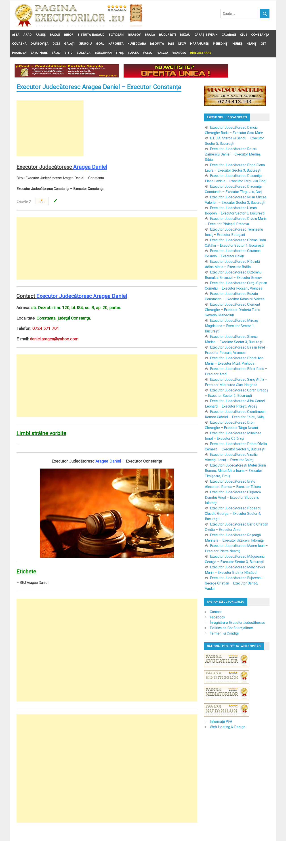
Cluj (243, 35)
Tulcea (133, 53)
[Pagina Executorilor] (226, 685)
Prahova (19, 53)
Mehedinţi (220, 44)
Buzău (185, 35)
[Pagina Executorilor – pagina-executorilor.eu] (79, 26)
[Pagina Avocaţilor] (226, 669)
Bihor (69, 35)
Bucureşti (167, 35)
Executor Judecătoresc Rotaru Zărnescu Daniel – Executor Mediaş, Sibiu (233, 154)
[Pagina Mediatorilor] (226, 702)
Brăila (150, 35)
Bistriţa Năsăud (91, 35)
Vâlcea (162, 53)
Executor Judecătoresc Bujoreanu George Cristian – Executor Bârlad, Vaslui (233, 583)
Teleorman (103, 53)
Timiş (120, 53)
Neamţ (252, 44)
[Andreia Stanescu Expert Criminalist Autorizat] (235, 104)
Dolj (56, 44)
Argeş (41, 35)
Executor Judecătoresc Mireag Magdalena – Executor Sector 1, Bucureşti (231, 325)
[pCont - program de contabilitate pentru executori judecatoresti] (67, 76)
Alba (15, 35)
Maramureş (199, 44)
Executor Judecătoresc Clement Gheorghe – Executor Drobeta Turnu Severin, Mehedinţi (232, 309)
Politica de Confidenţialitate (231, 628)
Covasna (19, 44)
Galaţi (69, 44)
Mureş (237, 44)
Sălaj (56, 53)
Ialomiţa (157, 44)
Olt (263, 44)
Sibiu (69, 53)
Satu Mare (39, 53)
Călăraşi (229, 35)
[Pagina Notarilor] (226, 715)
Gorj (100, 44)
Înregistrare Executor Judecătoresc (237, 622)
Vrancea (179, 53)
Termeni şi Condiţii (224, 633)
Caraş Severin (206, 35)
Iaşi (171, 44)
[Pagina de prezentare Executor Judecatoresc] (176, 76)
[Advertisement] (50, 128)
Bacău (55, 35)
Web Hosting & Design (227, 727)
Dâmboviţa (39, 44)
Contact (216, 612)
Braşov (134, 35)
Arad (27, 35)
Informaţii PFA (221, 721)
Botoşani (116, 35)
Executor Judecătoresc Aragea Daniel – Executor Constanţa (99, 86)
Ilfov (182, 44)
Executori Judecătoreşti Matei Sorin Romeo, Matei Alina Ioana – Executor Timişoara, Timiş (235, 470)
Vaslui (148, 53)
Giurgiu (85, 44)
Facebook (217, 617)
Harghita (116, 44)
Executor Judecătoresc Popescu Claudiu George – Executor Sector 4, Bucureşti (233, 513)
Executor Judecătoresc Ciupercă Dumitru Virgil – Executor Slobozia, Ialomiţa (233, 497)
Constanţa (260, 35)
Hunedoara (137, 44)
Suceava (83, 53)
